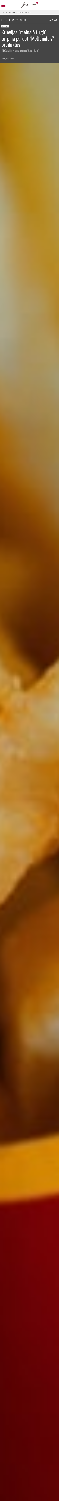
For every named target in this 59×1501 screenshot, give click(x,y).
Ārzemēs (5, 26)
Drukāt (55, 20)
